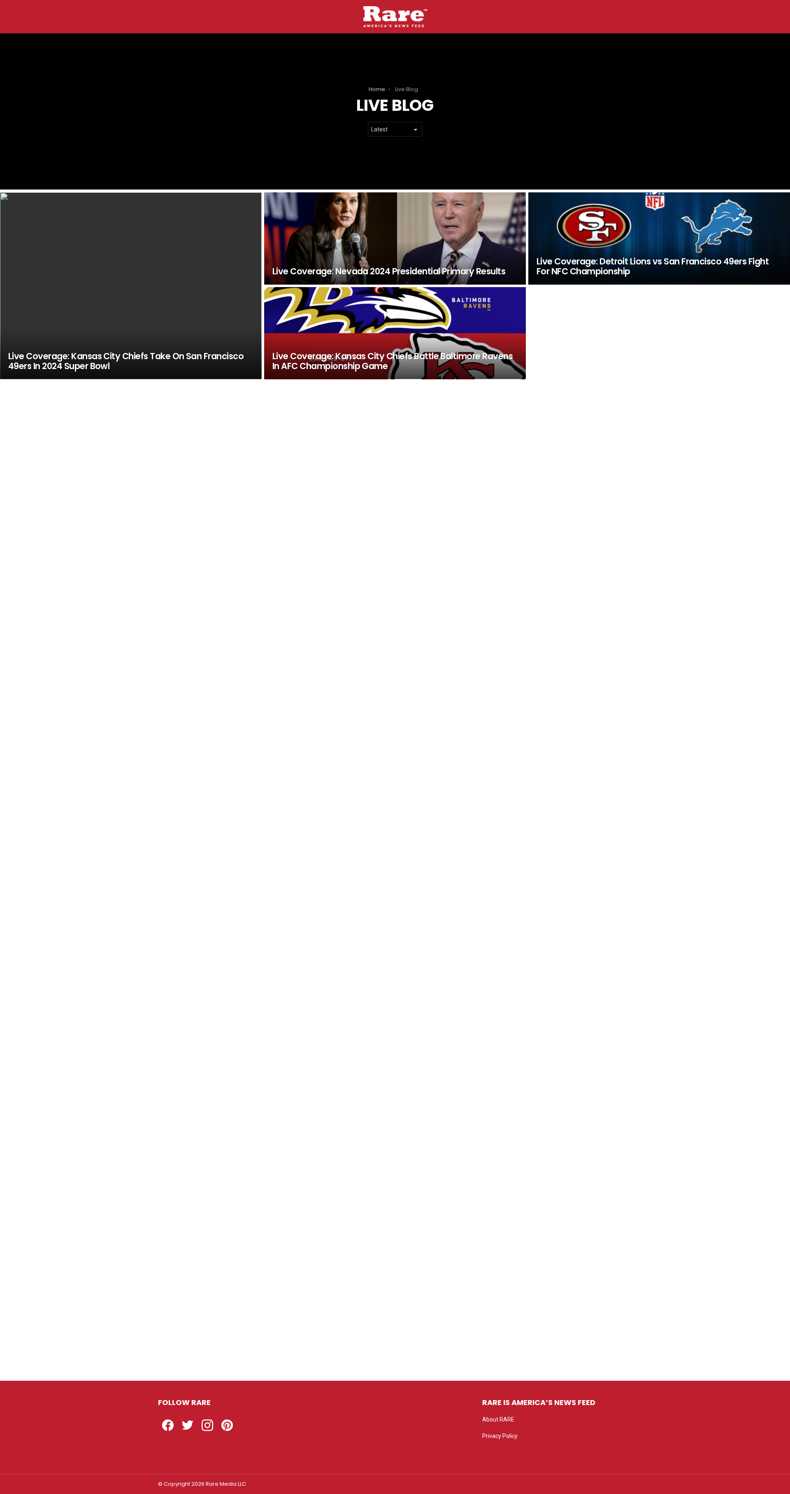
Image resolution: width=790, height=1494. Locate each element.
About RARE (498, 1419)
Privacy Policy (500, 1436)
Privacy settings (502, 1452)
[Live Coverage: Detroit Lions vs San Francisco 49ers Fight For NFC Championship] (659, 238)
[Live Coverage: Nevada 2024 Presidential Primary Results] (395, 238)
